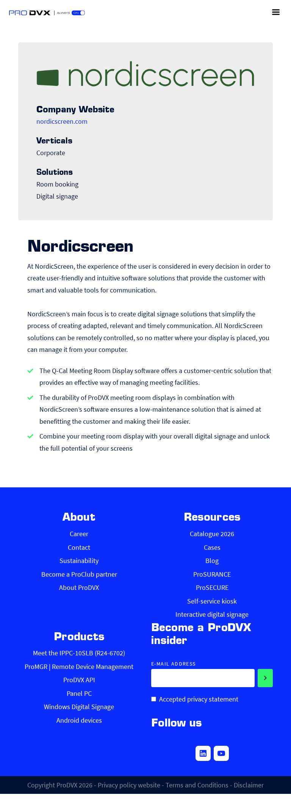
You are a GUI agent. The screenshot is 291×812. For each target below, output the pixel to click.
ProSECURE (212, 587)
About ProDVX (79, 587)
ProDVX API (79, 679)
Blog (212, 560)
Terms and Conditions (197, 785)
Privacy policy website (129, 785)
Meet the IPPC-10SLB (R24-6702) (79, 653)
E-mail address (173, 664)
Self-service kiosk (212, 601)
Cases (212, 547)
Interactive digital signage (212, 614)
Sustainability (79, 560)
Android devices (79, 720)
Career (79, 533)
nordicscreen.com (62, 121)
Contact (79, 547)
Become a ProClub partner (79, 574)
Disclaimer (249, 785)
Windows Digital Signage (79, 706)
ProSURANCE (212, 574)
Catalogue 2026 (212, 533)
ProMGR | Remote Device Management (79, 666)
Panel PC (79, 693)
